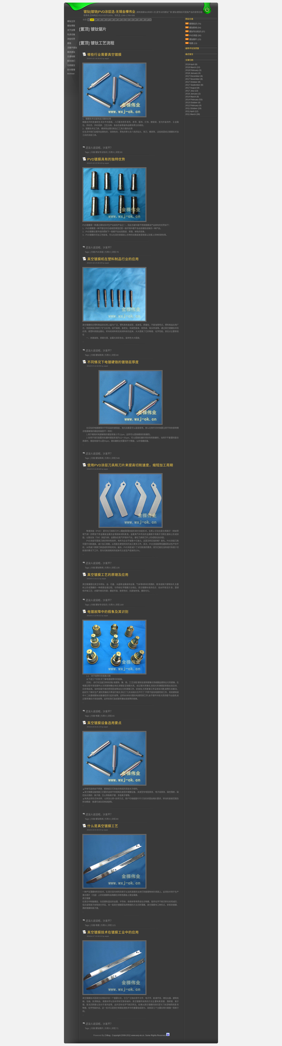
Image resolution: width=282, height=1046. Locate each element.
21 (123, 20)
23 (131, 20)
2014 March (192, 97)
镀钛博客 (71, 26)
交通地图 (71, 56)
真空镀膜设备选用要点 (104, 723)
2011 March (192, 114)
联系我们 (71, 61)
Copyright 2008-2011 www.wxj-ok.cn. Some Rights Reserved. (139, 1035)
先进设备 (71, 34)
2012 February (193, 105)
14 (96, 20)
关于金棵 (71, 30)
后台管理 (71, 70)
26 (143, 20)
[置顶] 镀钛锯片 (92, 29)
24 (135, 20)
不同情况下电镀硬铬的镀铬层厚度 (113, 362)
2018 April (191, 64)
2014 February (194, 99)
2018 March (192, 67)
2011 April (191, 111)
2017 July (191, 91)
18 (111, 20)
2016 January (193, 94)
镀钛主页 (71, 21)
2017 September (194, 85)
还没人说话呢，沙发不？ (99, 147)
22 (127, 20)
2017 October (192, 82)
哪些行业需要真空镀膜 (104, 54)
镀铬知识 (195, 24)
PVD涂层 (195, 35)
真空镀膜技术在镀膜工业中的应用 (113, 932)
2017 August (192, 88)
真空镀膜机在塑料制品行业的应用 (113, 259)
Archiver (71, 74)
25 (139, 20)
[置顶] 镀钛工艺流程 (96, 43)
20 (119, 20)
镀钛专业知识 (197, 31)
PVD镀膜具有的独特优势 (106, 159)
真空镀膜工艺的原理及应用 (107, 575)
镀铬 (69, 43)
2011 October (193, 108)
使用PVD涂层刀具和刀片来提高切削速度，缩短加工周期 (130, 465)
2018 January (193, 73)
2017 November (194, 79)
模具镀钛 (71, 52)
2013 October (192, 102)
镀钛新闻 (195, 28)
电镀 (193, 43)
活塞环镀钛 (72, 48)
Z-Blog (107, 1035)
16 (104, 20)
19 (115, 20)
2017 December (194, 76)
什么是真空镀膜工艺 (102, 826)
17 (108, 20)
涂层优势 (71, 39)
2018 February (193, 70)
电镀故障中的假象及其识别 (107, 612)
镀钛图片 (195, 39)
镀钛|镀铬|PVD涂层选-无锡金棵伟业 (109, 12)
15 (100, 20)
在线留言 (71, 65)
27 (147, 20)
